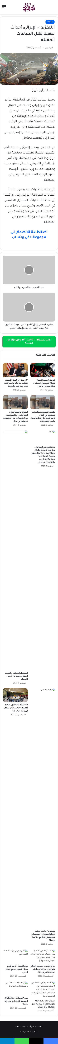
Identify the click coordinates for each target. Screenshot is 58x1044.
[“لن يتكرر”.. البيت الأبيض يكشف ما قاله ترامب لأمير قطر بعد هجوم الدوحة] (15, 370)
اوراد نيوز (49, 48)
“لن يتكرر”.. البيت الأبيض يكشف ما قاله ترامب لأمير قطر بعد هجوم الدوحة (16, 383)
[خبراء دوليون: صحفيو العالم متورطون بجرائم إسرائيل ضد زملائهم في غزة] (42, 956)
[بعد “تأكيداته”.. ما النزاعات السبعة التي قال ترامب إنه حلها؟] (15, 988)
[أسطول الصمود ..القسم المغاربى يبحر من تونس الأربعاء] (15, 550)
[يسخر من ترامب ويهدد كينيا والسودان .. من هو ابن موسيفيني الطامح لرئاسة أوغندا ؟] (42, 808)
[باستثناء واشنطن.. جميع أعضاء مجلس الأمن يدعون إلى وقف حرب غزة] (15, 695)
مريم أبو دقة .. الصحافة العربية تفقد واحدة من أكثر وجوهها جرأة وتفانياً (43, 1004)
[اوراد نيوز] (29, 7)
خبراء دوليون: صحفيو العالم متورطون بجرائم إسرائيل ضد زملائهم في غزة (43, 969)
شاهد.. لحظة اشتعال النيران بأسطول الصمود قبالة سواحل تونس (44, 383)
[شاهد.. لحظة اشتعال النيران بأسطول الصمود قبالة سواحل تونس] (42, 370)
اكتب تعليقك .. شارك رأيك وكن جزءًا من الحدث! (29, 342)
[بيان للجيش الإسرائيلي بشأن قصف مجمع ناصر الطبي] (15, 956)
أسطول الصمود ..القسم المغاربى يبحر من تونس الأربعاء (16, 676)
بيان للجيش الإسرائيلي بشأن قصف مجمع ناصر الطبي (17, 969)
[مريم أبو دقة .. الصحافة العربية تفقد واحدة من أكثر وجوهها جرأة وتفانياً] (42, 989)
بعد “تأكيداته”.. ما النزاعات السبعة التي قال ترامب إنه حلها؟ (16, 1001)
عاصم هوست (26, 1032)
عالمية (50, 22)
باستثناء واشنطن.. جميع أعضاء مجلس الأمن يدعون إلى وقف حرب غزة (16, 708)
